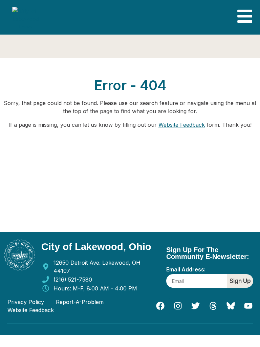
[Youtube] (248, 306)
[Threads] (212, 306)
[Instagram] (177, 306)
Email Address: (185, 270)
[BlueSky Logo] (230, 306)
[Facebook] (160, 306)
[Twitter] (195, 306)
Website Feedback (181, 124)
